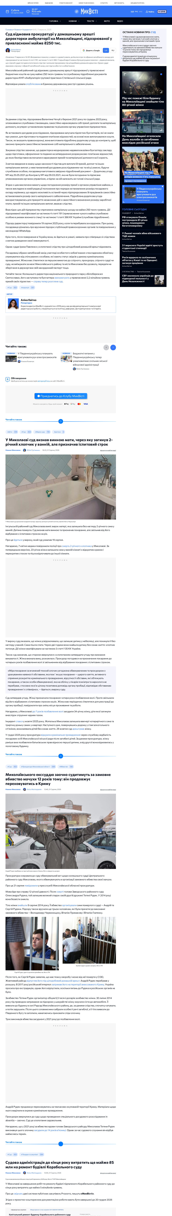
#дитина (57, 432)
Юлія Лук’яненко (33, 450)
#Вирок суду (40, 432)
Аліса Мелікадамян (34, 789)
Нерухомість (119, 3)
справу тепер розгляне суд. (48, 281)
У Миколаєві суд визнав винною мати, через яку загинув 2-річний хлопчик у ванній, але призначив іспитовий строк (141, 38)
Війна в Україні (33, 3)
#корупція (25, 287)
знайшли (22, 905)
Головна (9, 29)
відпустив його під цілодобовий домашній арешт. (53, 980)
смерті (60, 891)
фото (107, 21)
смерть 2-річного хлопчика (77, 545)
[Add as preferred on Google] (77, 11)
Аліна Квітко (16, 50)
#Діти (9, 432)
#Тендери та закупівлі (29, 1154)
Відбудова (49, 3)
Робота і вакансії (65, 3)
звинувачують (62, 277)
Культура (104, 3)
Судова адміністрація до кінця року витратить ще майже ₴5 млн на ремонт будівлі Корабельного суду (141, 58)
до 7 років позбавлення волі (47, 711)
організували (69, 905)
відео (120, 21)
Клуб (163, 12)
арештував (78, 728)
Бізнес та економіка (86, 3)
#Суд (9, 287)
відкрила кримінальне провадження (60, 734)
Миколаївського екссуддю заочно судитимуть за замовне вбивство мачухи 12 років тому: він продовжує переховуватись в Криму (142, 48)
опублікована (33, 83)
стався (19, 721)
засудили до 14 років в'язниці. (50, 1130)
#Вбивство (63, 767)
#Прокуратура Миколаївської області (35, 767)
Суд (153, 32)
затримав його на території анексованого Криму (78, 984)
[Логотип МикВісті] (89, 11)
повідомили (31, 885)
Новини (17, 29)
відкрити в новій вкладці (108, 450)
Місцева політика (137, 3)
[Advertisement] (60, 104)
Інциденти (26, 29)
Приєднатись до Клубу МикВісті (62, 396)
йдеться (18, 539)
